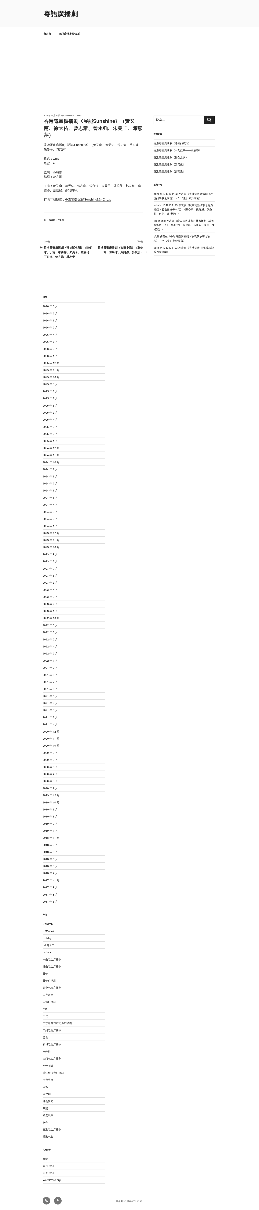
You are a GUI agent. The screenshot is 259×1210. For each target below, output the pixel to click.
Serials (47, 952)
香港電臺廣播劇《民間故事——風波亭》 (177, 150)
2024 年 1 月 (50, 526)
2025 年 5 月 (50, 412)
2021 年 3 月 (50, 710)
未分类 (47, 1051)
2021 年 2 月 (50, 717)
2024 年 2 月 (50, 519)
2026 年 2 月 (50, 349)
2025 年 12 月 (51, 363)
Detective (48, 931)
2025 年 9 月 (50, 384)
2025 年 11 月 (51, 370)
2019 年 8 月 (50, 816)
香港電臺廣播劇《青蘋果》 (169, 171)
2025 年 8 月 (50, 391)
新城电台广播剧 (52, 1044)
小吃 (45, 1009)
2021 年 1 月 (50, 724)
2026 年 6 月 (50, 320)
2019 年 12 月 (51, 795)
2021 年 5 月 (50, 696)
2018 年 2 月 (50, 873)
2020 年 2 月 (50, 788)
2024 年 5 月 (50, 497)
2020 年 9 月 (50, 753)
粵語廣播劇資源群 (69, 33)
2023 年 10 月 (51, 547)
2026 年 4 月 (50, 334)
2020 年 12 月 (51, 731)
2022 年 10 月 (51, 618)
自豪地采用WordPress (129, 1201)
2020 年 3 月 (50, 781)
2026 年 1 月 (50, 356)
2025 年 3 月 (50, 427)
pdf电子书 (48, 945)
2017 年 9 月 (50, 887)
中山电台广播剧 (52, 959)
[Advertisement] (129, 68)
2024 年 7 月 (50, 483)
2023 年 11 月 (51, 540)
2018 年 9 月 (50, 845)
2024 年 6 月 (50, 490)
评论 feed (48, 1173)
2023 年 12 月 (51, 533)
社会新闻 (48, 1101)
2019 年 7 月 (50, 823)
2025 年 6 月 (50, 405)
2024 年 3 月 (50, 512)
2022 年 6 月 (50, 632)
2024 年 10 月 (51, 462)
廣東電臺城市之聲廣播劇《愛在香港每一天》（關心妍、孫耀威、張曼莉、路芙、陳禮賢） (183, 209)
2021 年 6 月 (50, 689)
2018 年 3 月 (50, 866)
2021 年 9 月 (50, 667)
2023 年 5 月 (50, 582)
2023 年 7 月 (50, 568)
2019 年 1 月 (50, 830)
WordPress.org (52, 1180)
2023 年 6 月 (50, 575)
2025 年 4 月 (50, 419)
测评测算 (48, 1065)
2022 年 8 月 (50, 625)
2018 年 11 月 (51, 837)
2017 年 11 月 (51, 880)
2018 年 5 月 (50, 859)
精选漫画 (48, 1115)
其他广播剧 (49, 980)
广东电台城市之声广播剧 (57, 1023)
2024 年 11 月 (51, 455)
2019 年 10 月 (51, 802)
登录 (45, 1159)
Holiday (47, 938)
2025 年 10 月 (51, 377)
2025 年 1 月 (50, 441)
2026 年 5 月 (50, 327)
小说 (45, 1016)
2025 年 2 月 (50, 434)
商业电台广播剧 (52, 987)
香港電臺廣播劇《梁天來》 (169, 164)
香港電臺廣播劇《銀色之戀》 (171, 157)
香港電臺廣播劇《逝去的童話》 (172, 143)
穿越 (45, 1108)
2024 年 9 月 (50, 469)
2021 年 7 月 (50, 682)
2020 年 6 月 (50, 760)
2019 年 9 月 (50, 809)
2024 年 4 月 (50, 504)
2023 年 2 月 (50, 604)
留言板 (47, 33)
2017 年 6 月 (50, 901)
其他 (45, 973)
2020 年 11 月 (51, 738)
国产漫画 (48, 995)
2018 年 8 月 (50, 852)
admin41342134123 (72, 115)
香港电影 (48, 1136)
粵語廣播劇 (61, 13)
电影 (45, 1087)
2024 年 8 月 (50, 476)
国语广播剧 (49, 1002)
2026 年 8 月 (50, 306)
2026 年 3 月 (50, 341)
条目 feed (48, 1166)
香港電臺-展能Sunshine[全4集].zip (88, 199)
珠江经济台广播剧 (53, 1072)
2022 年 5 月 (50, 639)
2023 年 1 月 (50, 611)
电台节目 (48, 1079)
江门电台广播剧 (52, 1058)
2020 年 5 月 (50, 767)
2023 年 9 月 (50, 554)
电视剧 (47, 1094)
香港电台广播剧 (56, 220)
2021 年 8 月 (50, 675)
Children (48, 924)
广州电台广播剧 (52, 1030)
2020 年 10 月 (51, 745)
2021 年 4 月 (50, 703)
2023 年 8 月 (50, 561)
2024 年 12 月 (51, 448)
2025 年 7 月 (50, 398)
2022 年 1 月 (50, 660)
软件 (45, 1122)
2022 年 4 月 (50, 646)
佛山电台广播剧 (52, 966)
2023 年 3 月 (50, 597)
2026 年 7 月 (50, 313)
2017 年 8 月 (50, 894)
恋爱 (45, 1037)
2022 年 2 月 (50, 653)
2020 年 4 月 (50, 774)
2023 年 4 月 (50, 590)
